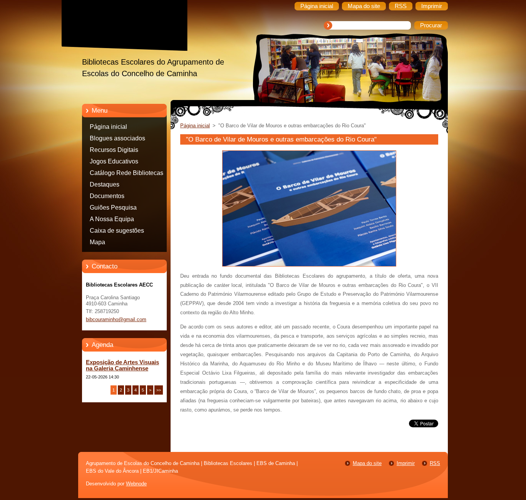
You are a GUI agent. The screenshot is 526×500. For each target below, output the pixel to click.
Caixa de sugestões (117, 230)
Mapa (97, 242)
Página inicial (108, 126)
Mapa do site (367, 463)
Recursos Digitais (114, 150)
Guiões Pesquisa (113, 207)
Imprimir (406, 463)
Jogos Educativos (114, 161)
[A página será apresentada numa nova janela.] (309, 267)
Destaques (104, 184)
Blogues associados (117, 138)
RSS (435, 463)
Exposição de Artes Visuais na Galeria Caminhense (122, 365)
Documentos (107, 196)
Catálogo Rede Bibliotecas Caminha (126, 174)
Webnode (136, 484)
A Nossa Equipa (112, 219)
